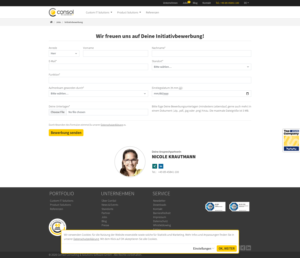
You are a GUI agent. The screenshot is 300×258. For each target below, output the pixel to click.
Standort (157, 61)
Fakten (157, 229)
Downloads (159, 204)
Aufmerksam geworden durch (66, 88)
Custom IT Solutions (61, 200)
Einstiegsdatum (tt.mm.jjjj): (167, 88)
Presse (105, 225)
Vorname (88, 48)
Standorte (107, 209)
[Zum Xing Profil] (154, 166)
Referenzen (152, 12)
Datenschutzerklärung (112, 124)
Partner (106, 213)
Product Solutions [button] (128, 12)
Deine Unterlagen (59, 106)
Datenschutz (160, 221)
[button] (246, 3)
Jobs (185, 3)
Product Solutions (60, 204)
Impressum (159, 217)
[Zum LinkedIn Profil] (161, 166)
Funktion (54, 74)
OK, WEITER (227, 248)
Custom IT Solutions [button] (98, 12)
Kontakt (206, 3)
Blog (195, 3)
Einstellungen (202, 248)
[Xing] (242, 247)
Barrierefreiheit (162, 213)
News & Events (110, 204)
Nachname (158, 48)
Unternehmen (170, 3)
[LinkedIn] (248, 247)
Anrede (53, 48)
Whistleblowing (162, 225)
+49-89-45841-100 (229, 3)
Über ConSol (109, 200)
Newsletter (159, 200)
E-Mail (53, 61)
